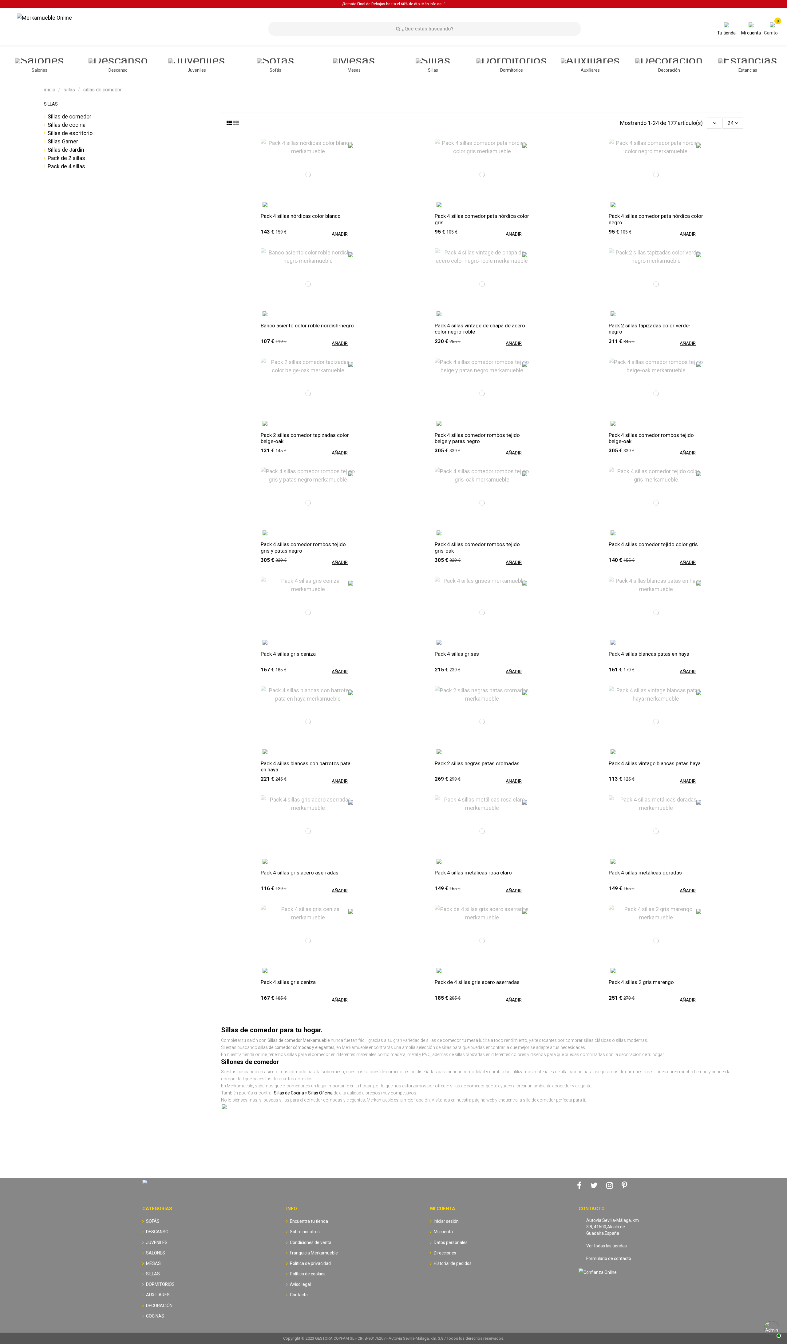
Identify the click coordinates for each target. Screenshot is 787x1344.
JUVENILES (157, 1242)
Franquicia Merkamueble (314, 1252)
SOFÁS (153, 1221)
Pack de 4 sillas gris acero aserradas (477, 982)
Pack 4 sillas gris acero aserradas (299, 873)
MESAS (153, 1263)
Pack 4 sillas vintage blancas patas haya (655, 763)
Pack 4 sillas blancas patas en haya (649, 654)
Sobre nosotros (305, 1231)
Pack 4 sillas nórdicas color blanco (301, 216)
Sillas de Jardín (66, 149)
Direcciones (445, 1252)
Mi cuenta (443, 1231)
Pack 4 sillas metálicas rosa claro (473, 873)
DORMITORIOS (160, 1284)
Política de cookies (308, 1273)
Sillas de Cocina (289, 1092)
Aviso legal (300, 1284)
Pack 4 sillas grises (457, 654)
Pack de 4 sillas (66, 166)
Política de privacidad (310, 1263)
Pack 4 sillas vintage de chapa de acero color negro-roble (480, 328)
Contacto (299, 1294)
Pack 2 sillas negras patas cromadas (477, 763)
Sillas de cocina (66, 125)
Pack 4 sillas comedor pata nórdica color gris (482, 219)
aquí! (441, 4)
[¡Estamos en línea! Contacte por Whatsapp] (771, 1328)
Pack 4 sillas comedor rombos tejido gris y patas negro (303, 547)
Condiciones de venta (310, 1242)
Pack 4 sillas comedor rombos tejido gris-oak (477, 547)
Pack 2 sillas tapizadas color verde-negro (649, 328)
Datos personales (451, 1242)
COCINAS (155, 1316)
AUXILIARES (158, 1294)
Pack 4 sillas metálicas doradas (645, 873)
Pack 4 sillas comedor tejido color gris (653, 544)
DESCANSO (157, 1231)
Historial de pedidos (453, 1263)
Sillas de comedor (69, 116)
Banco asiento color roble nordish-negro (307, 325)
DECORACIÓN (159, 1305)
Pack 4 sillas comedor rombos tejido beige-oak (651, 438)
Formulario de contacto (608, 1258)
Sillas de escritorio (70, 133)
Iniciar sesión (446, 1221)
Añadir (340, 234)
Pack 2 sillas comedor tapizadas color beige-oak (305, 438)
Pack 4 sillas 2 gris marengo (641, 982)
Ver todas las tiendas (606, 1245)
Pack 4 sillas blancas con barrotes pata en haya (305, 766)
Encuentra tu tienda (309, 1221)
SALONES (155, 1252)
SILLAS (51, 104)
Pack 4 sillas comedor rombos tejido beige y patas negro (477, 438)
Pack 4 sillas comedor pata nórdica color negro (656, 219)
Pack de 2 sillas (66, 158)
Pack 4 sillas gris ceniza (288, 654)
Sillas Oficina (320, 1092)
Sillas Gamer (63, 141)
